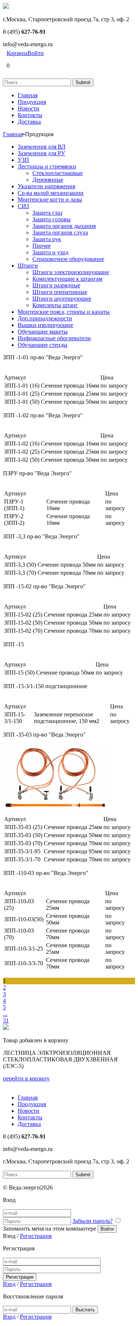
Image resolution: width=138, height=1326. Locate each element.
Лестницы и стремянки (47, 166)
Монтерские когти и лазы (50, 199)
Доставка (29, 122)
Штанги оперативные (59, 292)
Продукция (32, 102)
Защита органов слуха (60, 232)
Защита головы (51, 219)
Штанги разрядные (56, 285)
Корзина (17, 53)
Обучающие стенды (42, 345)
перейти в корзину (26, 1078)
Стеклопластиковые (57, 173)
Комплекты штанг (55, 305)
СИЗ (23, 206)
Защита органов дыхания (64, 226)
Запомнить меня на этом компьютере (49, 1228)
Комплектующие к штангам (67, 279)
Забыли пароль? (92, 1221)
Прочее (41, 246)
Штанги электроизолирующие (70, 272)
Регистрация (36, 1236)
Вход (9, 1284)
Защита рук (46, 239)
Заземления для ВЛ (42, 147)
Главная (28, 95)
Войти (36, 53)
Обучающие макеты (43, 331)
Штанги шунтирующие (61, 298)
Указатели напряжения (46, 186)
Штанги (28, 265)
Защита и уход (50, 252)
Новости (28, 108)
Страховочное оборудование (68, 259)
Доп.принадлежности (45, 318)
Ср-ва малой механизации (51, 193)
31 (6, 1020)
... (5, 1014)
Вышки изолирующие (45, 325)
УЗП (23, 160)
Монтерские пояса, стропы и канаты (64, 312)
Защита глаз (47, 213)
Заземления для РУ (41, 153)
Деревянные (47, 180)
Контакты (30, 115)
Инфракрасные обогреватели (54, 338)
